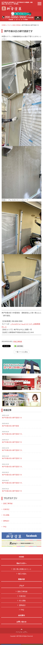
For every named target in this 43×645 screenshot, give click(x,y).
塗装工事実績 (16, 25)
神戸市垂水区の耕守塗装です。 (13, 433)
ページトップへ (21, 632)
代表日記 (6, 509)
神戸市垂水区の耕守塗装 (10, 425)
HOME (4, 25)
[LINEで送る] (18, 346)
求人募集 (6, 515)
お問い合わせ (21, 622)
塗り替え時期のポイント (22, 569)
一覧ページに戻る (21, 352)
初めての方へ (21, 563)
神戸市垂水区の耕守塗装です (12, 417)
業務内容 (21, 579)
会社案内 (21, 615)
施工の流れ (22, 574)
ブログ (9, 25)
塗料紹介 (6, 521)
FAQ (4, 527)
